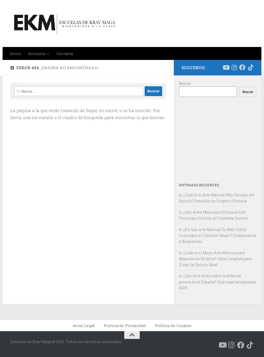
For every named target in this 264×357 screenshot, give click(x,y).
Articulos (36, 53)
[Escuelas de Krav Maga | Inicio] (63, 23)
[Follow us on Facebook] (242, 67)
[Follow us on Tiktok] (251, 67)
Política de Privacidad (125, 325)
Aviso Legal (84, 325)
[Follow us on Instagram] (234, 67)
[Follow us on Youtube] (226, 67)
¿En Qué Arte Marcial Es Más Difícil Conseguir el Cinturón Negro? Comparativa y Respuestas (217, 235)
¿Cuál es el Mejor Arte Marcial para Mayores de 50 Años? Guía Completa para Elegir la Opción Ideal (215, 258)
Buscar (185, 83)
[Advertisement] (217, 139)
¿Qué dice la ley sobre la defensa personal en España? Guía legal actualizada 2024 (217, 281)
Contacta (64, 53)
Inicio (15, 53)
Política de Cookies (173, 325)
